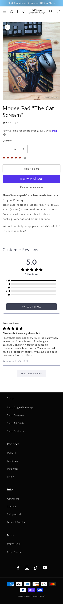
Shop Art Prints (15, 423)
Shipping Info (14, 514)
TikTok (10, 476)
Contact (11, 506)
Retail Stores (14, 552)
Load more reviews (31, 373)
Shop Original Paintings (20, 407)
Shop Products (15, 431)
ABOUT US (13, 498)
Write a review (31, 306)
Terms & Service (16, 522)
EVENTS (11, 453)
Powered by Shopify (38, 596)
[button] (4, 11)
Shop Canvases (15, 415)
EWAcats (27, 596)
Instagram (12, 469)
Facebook (12, 461)
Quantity (7, 141)
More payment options (31, 187)
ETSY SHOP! (14, 544)
